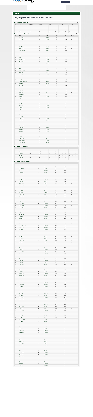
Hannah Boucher (21, 123)
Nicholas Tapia (21, 315)
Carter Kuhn (21, 365)
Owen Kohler (21, 293)
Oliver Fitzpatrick (21, 323)
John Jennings (21, 196)
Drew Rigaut (21, 181)
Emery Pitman (21, 242)
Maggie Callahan (21, 109)
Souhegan (20, 29)
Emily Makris (21, 55)
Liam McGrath (21, 308)
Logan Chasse (21, 174)
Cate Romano (21, 144)
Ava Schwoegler (21, 125)
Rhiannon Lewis (21, 48)
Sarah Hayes (21, 52)
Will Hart (20, 170)
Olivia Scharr (21, 116)
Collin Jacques (21, 240)
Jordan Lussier (21, 120)
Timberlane (47, 46)
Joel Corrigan (21, 262)
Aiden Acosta (21, 247)
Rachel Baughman (22, 68)
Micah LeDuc (21, 334)
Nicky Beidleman (21, 214)
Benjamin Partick (21, 205)
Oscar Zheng (21, 280)
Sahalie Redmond (22, 50)
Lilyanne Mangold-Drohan (23, 81)
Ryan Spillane (21, 359)
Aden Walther (21, 321)
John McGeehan (21, 356)
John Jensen (21, 218)
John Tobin (21, 266)
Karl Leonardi (21, 328)
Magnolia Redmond (22, 44)
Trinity (20, 31)
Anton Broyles (21, 172)
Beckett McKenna (22, 277)
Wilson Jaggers (21, 227)
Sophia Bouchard (21, 138)
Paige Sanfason (21, 98)
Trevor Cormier (21, 326)
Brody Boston (21, 220)
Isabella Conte (21, 94)
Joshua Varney (21, 209)
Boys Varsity (29, 18)
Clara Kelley (21, 96)
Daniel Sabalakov (22, 179)
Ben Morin (20, 317)
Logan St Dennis (21, 190)
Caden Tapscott (21, 291)
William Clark (21, 201)
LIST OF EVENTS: (18, 18)
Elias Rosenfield (21, 341)
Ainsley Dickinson (22, 142)
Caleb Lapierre (21, 275)
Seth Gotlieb (21, 269)
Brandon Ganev (21, 297)
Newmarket (47, 37)
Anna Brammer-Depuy (22, 140)
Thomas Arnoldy (21, 183)
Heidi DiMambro (21, 136)
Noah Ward (21, 304)
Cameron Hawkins (22, 231)
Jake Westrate (21, 330)
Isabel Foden (21, 85)
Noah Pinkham (21, 264)
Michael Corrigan (21, 337)
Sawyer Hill (21, 192)
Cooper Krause (21, 194)
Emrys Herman (21, 234)
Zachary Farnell (21, 361)
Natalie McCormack (22, 70)
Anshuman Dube (21, 354)
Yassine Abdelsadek (22, 225)
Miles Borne (21, 286)
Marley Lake (21, 131)
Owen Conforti (21, 251)
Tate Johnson (21, 363)
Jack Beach (21, 249)
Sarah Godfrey (21, 133)
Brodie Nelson (21, 236)
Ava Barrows (21, 39)
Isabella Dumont (21, 83)
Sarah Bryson (21, 103)
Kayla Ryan (21, 74)
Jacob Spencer (21, 185)
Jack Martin (21, 288)
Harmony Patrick (21, 87)
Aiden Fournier (21, 273)
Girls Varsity (24, 18)
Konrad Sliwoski (21, 306)
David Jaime (21, 253)
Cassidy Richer (21, 127)
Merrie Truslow (21, 112)
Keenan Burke (21, 207)
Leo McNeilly (21, 229)
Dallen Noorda (21, 168)
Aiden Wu (20, 245)
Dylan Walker (21, 63)
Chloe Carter (21, 107)
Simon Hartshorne (22, 223)
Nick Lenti (20, 339)
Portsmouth (21, 26)
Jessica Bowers (21, 61)
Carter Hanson (21, 350)
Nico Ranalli (21, 177)
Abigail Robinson (21, 46)
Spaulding (47, 68)
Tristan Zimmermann (22, 258)
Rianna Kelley (21, 72)
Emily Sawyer (21, 57)
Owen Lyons (21, 260)
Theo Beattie (21, 348)
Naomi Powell (21, 79)
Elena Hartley (21, 105)
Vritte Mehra (21, 101)
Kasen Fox (20, 188)
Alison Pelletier (21, 92)
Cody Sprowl (21, 271)
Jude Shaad (21, 216)
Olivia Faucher (21, 66)
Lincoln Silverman (22, 282)
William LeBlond (21, 284)
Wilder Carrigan (21, 199)
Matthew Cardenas (22, 319)
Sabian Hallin (21, 345)
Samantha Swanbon (22, 59)
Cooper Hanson (21, 299)
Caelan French (21, 302)
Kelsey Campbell (21, 41)
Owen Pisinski (21, 343)
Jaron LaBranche (21, 166)
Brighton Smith (21, 118)
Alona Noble (21, 129)
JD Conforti (21, 238)
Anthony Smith (21, 310)
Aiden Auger (21, 295)
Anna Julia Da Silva (22, 114)
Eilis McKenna (21, 37)
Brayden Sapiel (21, 332)
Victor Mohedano (21, 203)
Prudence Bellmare (22, 90)
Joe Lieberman (21, 352)
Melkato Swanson (22, 212)
